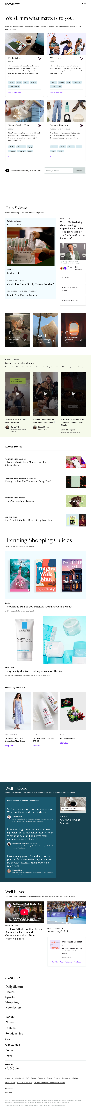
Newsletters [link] (13, 1007)
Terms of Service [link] (55, 1105)
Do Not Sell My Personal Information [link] (49, 1082)
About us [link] (9, 1078)
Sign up (79, 170)
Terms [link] (49, 1078)
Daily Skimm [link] (14, 986)
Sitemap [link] (8, 1092)
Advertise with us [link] (24, 1082)
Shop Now (9, 746)
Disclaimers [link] (10, 1082)
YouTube (77, 962)
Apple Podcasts (66, 962)
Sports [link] (10, 997)
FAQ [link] (27, 1078)
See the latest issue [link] (14, 92)
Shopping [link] (12, 1002)
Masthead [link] (19, 1078)
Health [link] (10, 992)
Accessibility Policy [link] (70, 1078)
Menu (84, 4)
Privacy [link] (57, 1078)
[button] (24, 65)
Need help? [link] (9, 1088)
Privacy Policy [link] (43, 1105)
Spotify (55, 962)
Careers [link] (41, 1078)
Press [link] (33, 1078)
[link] (12, 4)
